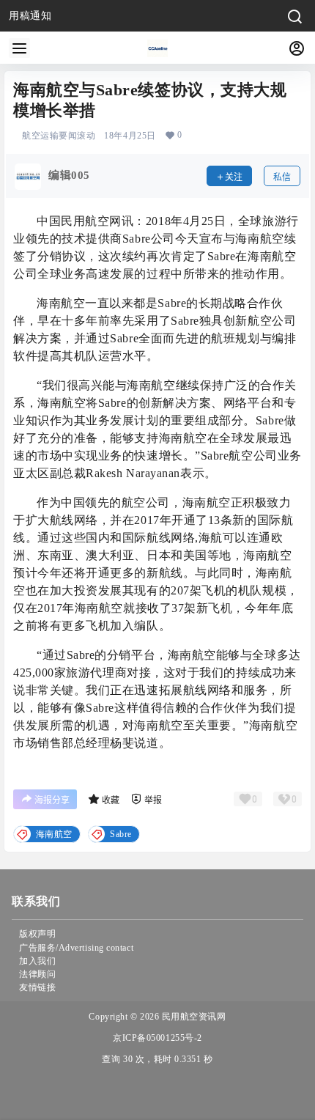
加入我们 (37, 961)
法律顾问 (37, 974)
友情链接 (37, 987)
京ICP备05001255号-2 (157, 1038)
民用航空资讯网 (192, 1017)
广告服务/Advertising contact (76, 948)
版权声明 (37, 934)
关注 (233, 177)
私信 (282, 177)
